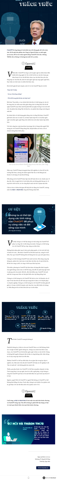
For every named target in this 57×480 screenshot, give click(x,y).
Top (28, 478)
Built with (51, 477)
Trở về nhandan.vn (43, 467)
